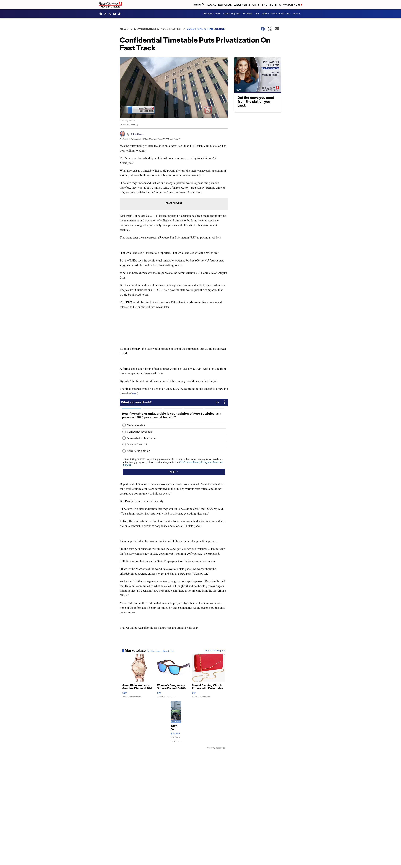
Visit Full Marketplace (215, 650)
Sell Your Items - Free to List (160, 651)
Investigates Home (212, 13)
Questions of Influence (206, 28)
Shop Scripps (271, 4)
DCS (257, 13)
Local (211, 4)
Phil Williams (137, 134)
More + (296, 13)
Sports (254, 4)
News (124, 28)
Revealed (247, 13)
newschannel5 (101, 14)
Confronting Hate (231, 13)
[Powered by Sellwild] (220, 748)
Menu (198, 4)
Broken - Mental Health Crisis (276, 13)
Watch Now (292, 4)
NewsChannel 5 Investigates (157, 28)
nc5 (111, 14)
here (133, 393)
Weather (240, 4)
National (225, 4)
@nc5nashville (120, 14)
